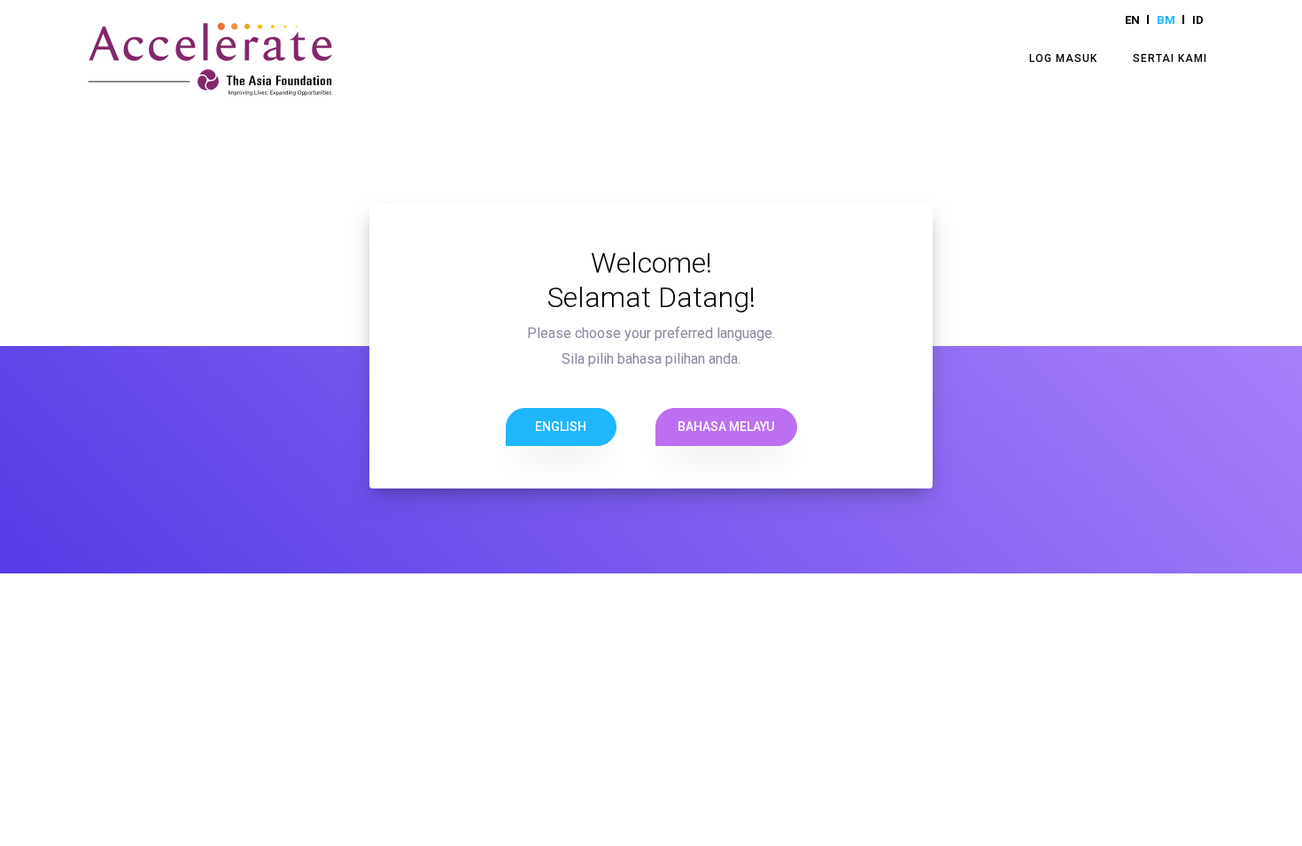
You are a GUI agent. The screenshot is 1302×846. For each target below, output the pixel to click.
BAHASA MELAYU (726, 426)
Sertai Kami (1170, 58)
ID (1198, 20)
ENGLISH (560, 426)
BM (1166, 20)
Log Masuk (1063, 58)
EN (1132, 20)
